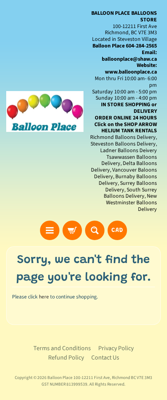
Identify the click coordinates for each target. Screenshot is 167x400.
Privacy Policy (116, 348)
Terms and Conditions (62, 348)
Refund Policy (66, 357)
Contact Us (105, 357)
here (44, 296)
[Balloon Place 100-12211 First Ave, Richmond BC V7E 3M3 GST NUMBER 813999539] (45, 111)
